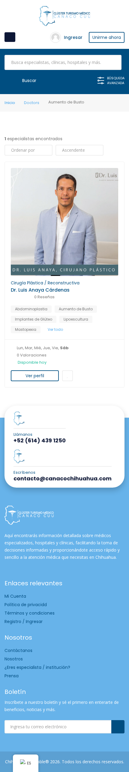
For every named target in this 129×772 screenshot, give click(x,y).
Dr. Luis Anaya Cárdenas (40, 290)
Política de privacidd (25, 605)
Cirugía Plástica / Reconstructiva (45, 283)
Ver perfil (35, 376)
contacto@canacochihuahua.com (63, 479)
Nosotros (13, 659)
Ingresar (73, 37)
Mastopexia (25, 329)
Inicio (9, 103)
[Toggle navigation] (9, 37)
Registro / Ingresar (23, 622)
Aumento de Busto (76, 309)
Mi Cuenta (15, 596)
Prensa (11, 676)
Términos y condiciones (29, 613)
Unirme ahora (106, 37)
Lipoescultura (76, 319)
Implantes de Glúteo (33, 319)
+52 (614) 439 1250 (40, 441)
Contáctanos (18, 650)
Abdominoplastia (31, 309)
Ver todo (55, 329)
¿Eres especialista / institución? (37, 667)
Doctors (31, 103)
